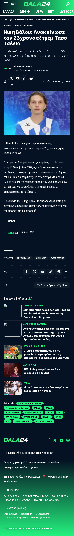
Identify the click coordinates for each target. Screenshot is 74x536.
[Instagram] (68, 440)
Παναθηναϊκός (12, 412)
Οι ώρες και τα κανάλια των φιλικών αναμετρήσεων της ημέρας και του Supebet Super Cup (46, 354)
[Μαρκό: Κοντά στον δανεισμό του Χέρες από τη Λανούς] (13, 388)
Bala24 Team (23, 66)
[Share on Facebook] (26, 272)
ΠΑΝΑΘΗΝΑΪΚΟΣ (33, 412)
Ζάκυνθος (28, 305)
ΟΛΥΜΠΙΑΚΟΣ (12, 417)
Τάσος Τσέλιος (57, 258)
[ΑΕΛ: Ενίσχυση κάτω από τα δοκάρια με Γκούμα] (13, 370)
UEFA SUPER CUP (31, 346)
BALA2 (37, 408)
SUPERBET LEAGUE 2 (12, 25)
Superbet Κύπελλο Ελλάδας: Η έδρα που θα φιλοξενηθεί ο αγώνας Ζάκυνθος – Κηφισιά (46, 313)
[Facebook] (49, 440)
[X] (54, 440)
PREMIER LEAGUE (23, 421)
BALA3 (48, 408)
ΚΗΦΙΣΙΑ (39, 305)
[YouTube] (61, 440)
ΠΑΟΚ (49, 412)
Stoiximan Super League (29, 403)
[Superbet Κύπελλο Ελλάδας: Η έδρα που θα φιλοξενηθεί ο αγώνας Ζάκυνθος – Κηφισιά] (13, 311)
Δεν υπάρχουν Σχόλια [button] (54, 285)
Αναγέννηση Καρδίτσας (35, 324)
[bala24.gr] (37, 3)
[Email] (18, 78)
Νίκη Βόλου (29, 25)
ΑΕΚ (43, 346)
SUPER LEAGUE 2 (24, 258)
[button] (7, 3)
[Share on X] (11, 78)
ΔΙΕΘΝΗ (46, 417)
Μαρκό (26, 383)
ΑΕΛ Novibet (29, 365)
